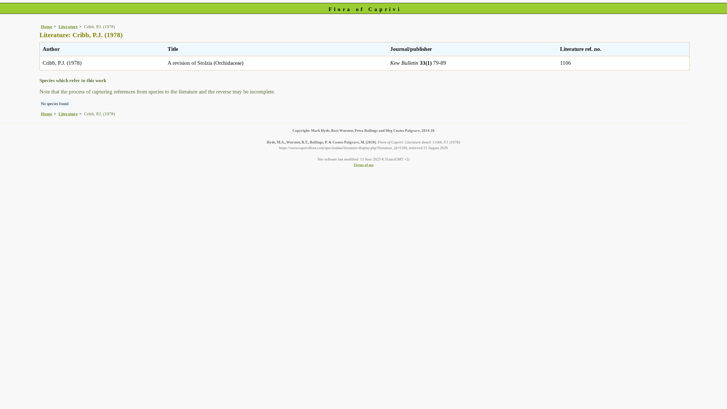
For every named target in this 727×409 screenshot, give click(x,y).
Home (46, 26)
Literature (68, 26)
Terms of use (364, 165)
